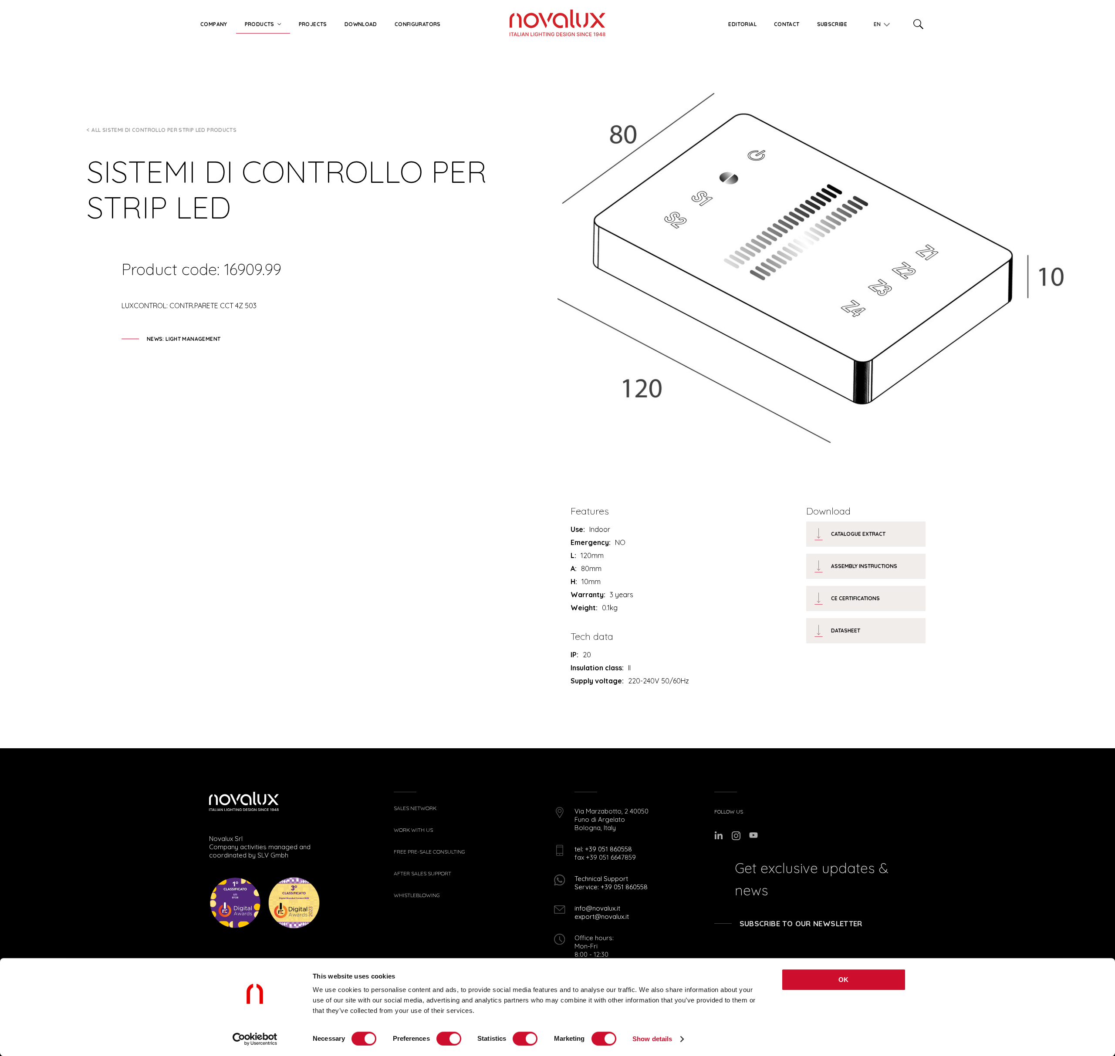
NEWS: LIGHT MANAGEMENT (183, 339)
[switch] (448, 1039)
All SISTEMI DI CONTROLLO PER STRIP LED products (164, 130)
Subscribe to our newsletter (801, 923)
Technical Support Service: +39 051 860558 (611, 882)
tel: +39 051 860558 (603, 849)
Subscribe (832, 24)
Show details (652, 1039)
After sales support (422, 874)
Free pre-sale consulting (429, 852)
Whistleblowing (417, 895)
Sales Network (415, 808)
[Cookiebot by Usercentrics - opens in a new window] (255, 1039)
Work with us (413, 830)
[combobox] (880, 22)
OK (843, 979)
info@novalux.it (597, 908)
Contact (787, 24)
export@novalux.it (601, 916)
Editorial (742, 24)
